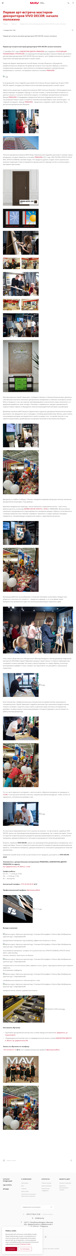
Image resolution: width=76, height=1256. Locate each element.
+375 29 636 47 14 (9, 1050)
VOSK (46, 509)
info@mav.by (39, 1218)
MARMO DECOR (29, 509)
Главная (23, 1188)
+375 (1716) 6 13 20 (33, 1214)
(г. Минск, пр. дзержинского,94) (16, 1040)
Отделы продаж (46, 1183)
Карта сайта (24, 1191)
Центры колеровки (65, 1183)
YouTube (45, 1237)
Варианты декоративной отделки (63, 1188)
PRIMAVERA (50, 70)
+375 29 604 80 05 (27, 884)
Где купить (7, 1185)
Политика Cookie (25, 1244)
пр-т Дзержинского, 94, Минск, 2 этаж (16, 867)
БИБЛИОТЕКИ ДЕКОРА (64, 1038)
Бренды (6, 1189)
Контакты (46, 1179)
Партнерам (24, 1183)
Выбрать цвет (64, 1179)
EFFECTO (39, 509)
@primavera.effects (33, 890)
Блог (22, 1186)
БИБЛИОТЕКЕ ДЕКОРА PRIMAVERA (32, 51)
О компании (26, 1179)
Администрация (46, 1186)
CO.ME (5, 795)
